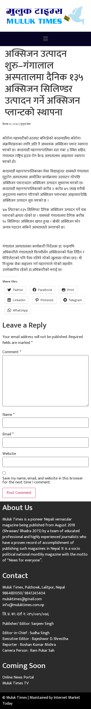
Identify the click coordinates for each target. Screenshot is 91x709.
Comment (11, 352)
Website (9, 454)
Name (8, 415)
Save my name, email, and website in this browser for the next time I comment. (42, 480)
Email (8, 434)
